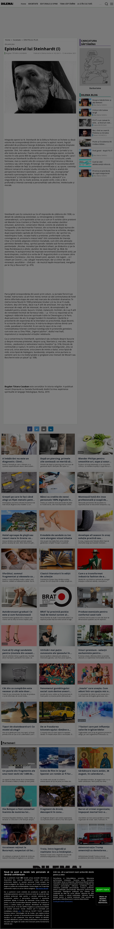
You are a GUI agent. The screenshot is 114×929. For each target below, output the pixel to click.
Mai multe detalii (42, 888)
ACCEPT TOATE (103, 889)
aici (19, 911)
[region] (57, 898)
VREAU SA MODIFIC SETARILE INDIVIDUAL (103, 900)
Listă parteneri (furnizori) (62, 901)
